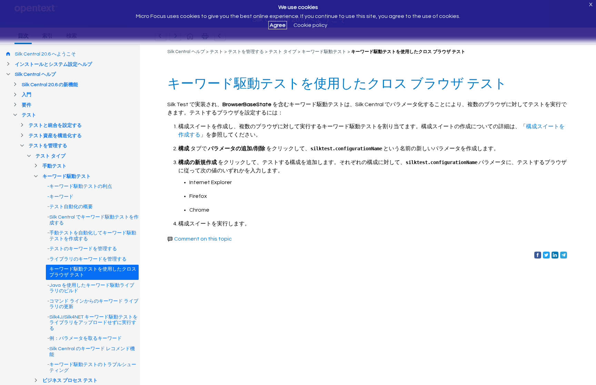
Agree (278, 25)
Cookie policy (310, 25)
